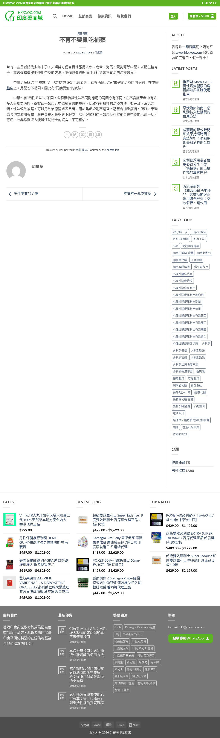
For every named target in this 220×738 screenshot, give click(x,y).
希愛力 (143, 662)
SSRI (176, 246)
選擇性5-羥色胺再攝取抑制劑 (191, 420)
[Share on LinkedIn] (98, 134)
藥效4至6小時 (181, 392)
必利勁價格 (180, 350)
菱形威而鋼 (121, 676)
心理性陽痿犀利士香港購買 (189, 329)
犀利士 (119, 669)
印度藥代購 (180, 260)
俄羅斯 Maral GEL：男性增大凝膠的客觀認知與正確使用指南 (198, 88)
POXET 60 (199, 239)
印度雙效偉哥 (146, 655)
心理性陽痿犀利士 (184, 287)
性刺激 (200, 371)
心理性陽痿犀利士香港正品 (189, 315)
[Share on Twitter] (74, 134)
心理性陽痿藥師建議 (185, 343)
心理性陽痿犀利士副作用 (188, 294)
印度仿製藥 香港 (183, 253)
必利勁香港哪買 (182, 371)
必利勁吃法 (198, 350)
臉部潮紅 (196, 385)
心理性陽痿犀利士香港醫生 (189, 336)
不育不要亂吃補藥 (138, 193)
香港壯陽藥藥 (190, 427)
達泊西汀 (178, 413)
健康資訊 (105, 16)
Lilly (117, 634)
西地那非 (199, 406)
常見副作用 (201, 266)
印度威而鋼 (121, 648)
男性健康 (82, 33)
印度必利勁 (204, 253)
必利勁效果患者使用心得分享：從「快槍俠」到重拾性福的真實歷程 (196, 166)
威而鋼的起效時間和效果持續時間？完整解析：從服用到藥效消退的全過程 (196, 138)
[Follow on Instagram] (206, 3)
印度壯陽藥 (139, 641)
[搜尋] (55, 16)
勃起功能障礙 (190, 246)
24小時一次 (180, 232)
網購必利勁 (180, 385)
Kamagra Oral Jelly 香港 (140, 627)
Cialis (118, 627)
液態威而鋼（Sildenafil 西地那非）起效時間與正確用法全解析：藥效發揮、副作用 (197, 194)
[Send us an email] (214, 3)
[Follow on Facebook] (202, 3)
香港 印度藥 (122, 690)
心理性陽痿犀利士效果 (187, 308)
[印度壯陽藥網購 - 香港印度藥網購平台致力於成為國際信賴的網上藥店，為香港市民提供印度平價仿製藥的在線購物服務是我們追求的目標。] (24, 16)
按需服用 (178, 378)
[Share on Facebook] (67, 134)
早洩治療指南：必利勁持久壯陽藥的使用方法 (196, 112)
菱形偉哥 (150, 669)
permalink (113, 150)
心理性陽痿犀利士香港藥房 (189, 322)
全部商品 (85, 16)
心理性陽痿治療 (182, 280)
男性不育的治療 (25, 193)
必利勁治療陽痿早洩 (185, 364)
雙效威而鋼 (139, 676)
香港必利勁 (180, 434)
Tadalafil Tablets (133, 634)
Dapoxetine (198, 232)
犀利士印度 (134, 669)
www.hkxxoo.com (189, 52)
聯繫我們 (124, 16)
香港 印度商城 (146, 683)
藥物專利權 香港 (183, 399)
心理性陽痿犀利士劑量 (187, 301)
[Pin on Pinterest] (90, 134)
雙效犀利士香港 (124, 683)
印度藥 (98, 52)
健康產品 (178, 462)
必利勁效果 (198, 357)
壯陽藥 (119, 662)
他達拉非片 (121, 641)
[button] (173, 16)
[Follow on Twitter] (210, 3)
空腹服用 (193, 378)
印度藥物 (196, 260)
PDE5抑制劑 (181, 239)
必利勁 (206, 343)
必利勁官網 (180, 357)
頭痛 (176, 427)
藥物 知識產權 (181, 406)
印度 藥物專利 (181, 266)
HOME (67, 16)
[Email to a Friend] (82, 134)
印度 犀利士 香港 (142, 648)
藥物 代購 (200, 392)
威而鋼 (131, 662)
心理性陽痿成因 (182, 274)
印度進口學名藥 (124, 655)
